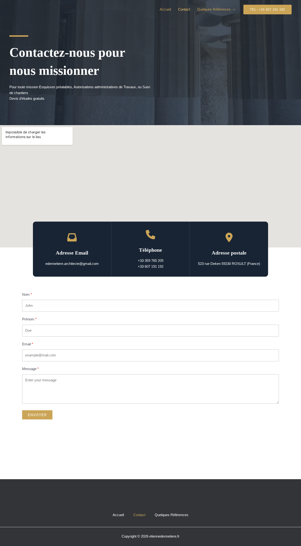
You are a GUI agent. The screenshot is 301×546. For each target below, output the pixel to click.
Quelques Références (214, 9)
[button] (233, 9)
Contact (184, 9)
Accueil (165, 9)
